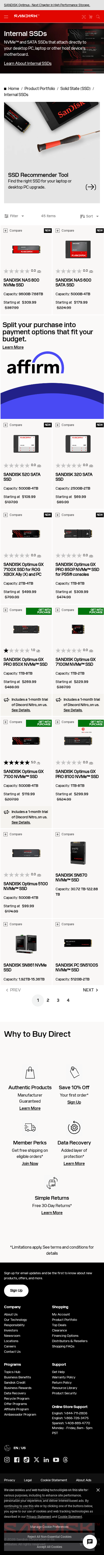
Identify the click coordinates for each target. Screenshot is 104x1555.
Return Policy (62, 1382)
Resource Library (64, 1388)
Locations (11, 1341)
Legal (28, 1480)
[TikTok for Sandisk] (26, 1460)
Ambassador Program (20, 1414)
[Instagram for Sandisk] (7, 1460)
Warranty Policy (63, 1377)
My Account (61, 1314)
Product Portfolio (64, 1320)
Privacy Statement (39, 1516)
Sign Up (74, 1102)
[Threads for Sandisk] (65, 1460)
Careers (10, 1346)
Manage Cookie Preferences (49, 1527)
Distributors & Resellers (70, 1341)
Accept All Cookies (49, 1547)
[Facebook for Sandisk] (16, 1460)
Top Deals (59, 1325)
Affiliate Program (16, 1409)
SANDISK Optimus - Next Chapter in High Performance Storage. (47, 5)
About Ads (83, 1480)
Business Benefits (17, 1377)
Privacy (9, 1480)
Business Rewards (18, 1388)
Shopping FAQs (63, 1346)
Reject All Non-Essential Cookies (49, 1536)
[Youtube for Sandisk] (56, 1460)
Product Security (64, 1393)
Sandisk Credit (14, 1382)
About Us (11, 1314)
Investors (11, 1330)
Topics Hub (12, 1372)
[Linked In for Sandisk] (46, 1460)
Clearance (59, 1330)
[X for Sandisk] (37, 1460)
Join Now (30, 1164)
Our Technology (15, 1320)
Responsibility (14, 1325)
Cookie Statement (70, 1516)
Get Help (58, 1372)
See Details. (21, 710)
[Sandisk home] (26, 16)
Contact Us (12, 1351)
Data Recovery (15, 1393)
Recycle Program (16, 1398)
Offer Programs (15, 1404)
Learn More (30, 1108)
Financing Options (65, 1336)
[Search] (98, 16)
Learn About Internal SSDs (27, 64)
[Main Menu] (7, 16)
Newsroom (12, 1336)
